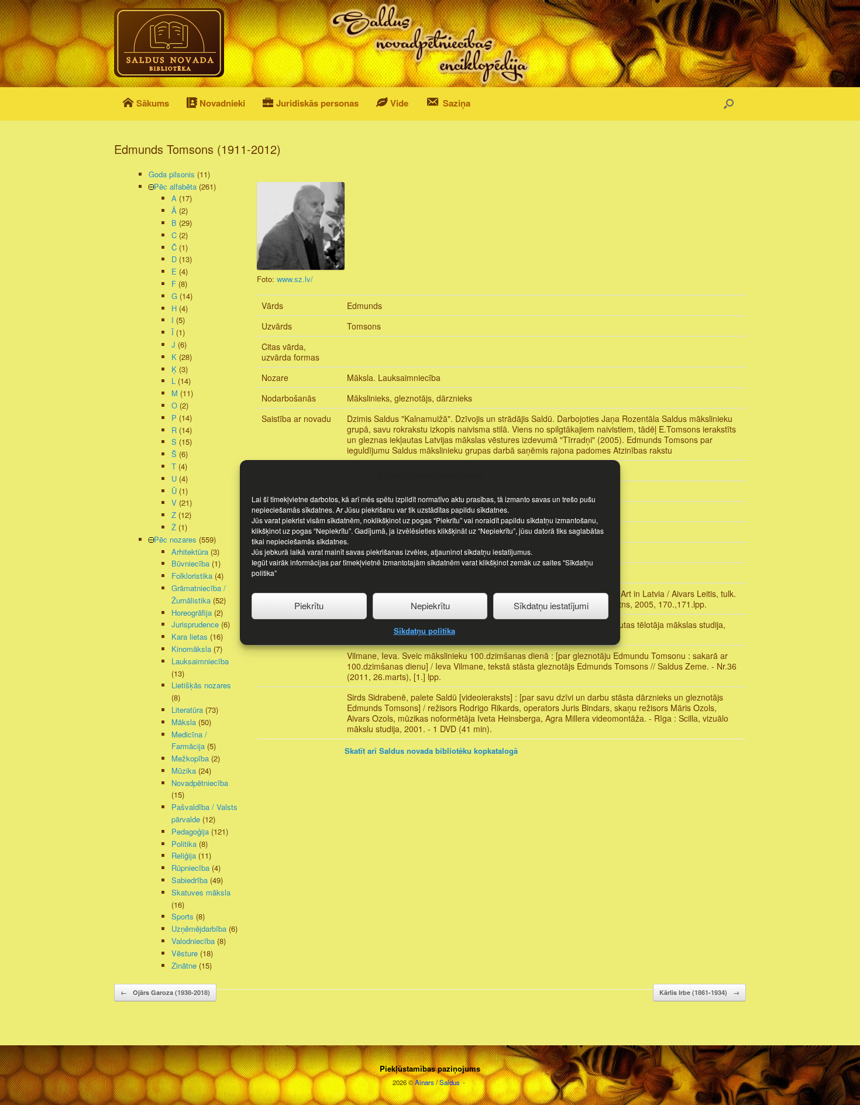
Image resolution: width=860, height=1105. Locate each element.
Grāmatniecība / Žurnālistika (198, 594)
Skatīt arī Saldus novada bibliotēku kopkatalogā (431, 750)
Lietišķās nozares (201, 685)
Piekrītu (309, 605)
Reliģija (183, 855)
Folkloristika (191, 575)
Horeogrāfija (191, 612)
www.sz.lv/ (295, 278)
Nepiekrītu (430, 605)
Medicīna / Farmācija (189, 740)
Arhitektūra (189, 551)
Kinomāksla (191, 648)
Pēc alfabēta (175, 186)
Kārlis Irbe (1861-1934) (699, 992)
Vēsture (184, 953)
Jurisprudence (195, 624)
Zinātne (184, 965)
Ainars (424, 1082)
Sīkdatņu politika (424, 630)
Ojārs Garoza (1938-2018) (165, 992)
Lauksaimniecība (200, 661)
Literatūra (187, 709)
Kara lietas (189, 636)
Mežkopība (190, 758)
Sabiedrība (189, 880)
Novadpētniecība (199, 782)
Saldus (449, 1082)
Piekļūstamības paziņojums (430, 1068)
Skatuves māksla (201, 892)
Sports (182, 916)
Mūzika (183, 770)
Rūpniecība (190, 867)
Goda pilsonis (172, 174)
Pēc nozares (175, 539)
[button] (728, 104)
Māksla (183, 721)
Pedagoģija (190, 831)
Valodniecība (193, 940)
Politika (184, 843)
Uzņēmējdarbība (198, 928)
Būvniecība (190, 563)
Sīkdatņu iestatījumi (551, 605)
